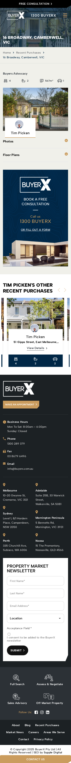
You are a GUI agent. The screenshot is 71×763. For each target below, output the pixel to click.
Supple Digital (53, 752)
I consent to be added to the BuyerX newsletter (31, 639)
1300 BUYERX (43, 15)
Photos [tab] (8, 141)
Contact (23, 739)
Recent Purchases (28, 52)
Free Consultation (34, 3)
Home (7, 52)
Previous (60, 290)
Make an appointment (19, 404)
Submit (16, 650)
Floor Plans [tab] (11, 155)
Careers (33, 732)
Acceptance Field (19, 628)
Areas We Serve (54, 732)
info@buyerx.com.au (20, 468)
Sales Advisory (17, 703)
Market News (15, 732)
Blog (27, 725)
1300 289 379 (16, 443)
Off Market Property (49, 703)
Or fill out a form (35, 230)
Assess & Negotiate (50, 684)
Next (64, 290)
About (16, 725)
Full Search (17, 684)
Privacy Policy (43, 739)
